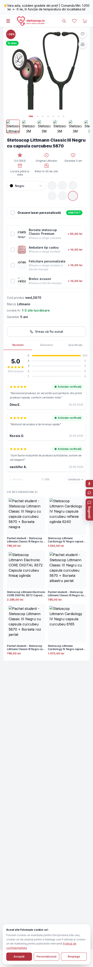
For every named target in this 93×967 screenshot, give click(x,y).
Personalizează (46, 956)
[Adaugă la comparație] (82, 44)
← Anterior (16, 479)
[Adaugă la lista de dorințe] (82, 34)
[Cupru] (62, 196)
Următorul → (75, 479)
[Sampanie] (52, 196)
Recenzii (17, 345)
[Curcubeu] (73, 196)
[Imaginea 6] (58, 116)
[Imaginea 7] (63, 116)
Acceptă (19, 956)
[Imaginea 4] (48, 116)
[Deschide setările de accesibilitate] (89, 483)
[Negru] (52, 185)
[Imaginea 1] (31, 116)
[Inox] (73, 185)
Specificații (75, 345)
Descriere (46, 345)
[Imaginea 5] (53, 116)
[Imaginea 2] (37, 116)
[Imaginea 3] (42, 116)
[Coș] (85, 21)
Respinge (74, 956)
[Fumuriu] (62, 185)
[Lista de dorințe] (74, 21)
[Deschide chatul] (89, 492)
